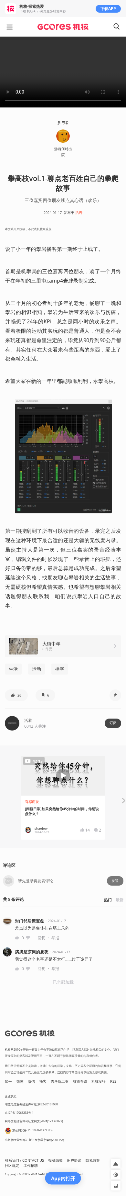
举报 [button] (55, 938)
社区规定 (12, 1165)
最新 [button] (119, 899)
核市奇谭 (80, 1081)
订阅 (113, 723)
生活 (13, 669)
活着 (78, 212)
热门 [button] (108, 899)
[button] (16, 695)
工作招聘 (31, 1165)
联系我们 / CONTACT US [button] (24, 1160)
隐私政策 (93, 1160)
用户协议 (74, 1160)
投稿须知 (55, 1160)
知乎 (8, 1081)
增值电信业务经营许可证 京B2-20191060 (31, 1104)
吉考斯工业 (59, 1081)
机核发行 (98, 1081)
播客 (59, 669)
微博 (20, 1081)
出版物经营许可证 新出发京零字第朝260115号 (35, 1140)
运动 (36, 669)
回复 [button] (41, 938)
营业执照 (10, 1096)
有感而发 (32, 801)
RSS (113, 1081)
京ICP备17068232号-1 (19, 1113)
